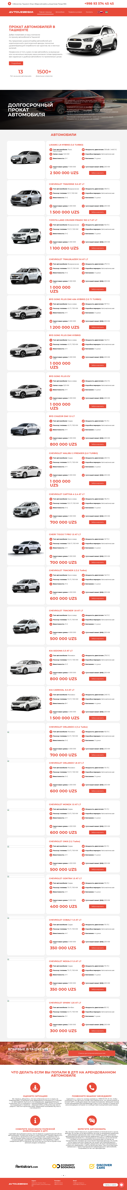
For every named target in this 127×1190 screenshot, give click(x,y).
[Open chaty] (121, 1185)
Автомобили (60, 12)
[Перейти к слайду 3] (65, 1175)
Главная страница (45, 12)
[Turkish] (104, 12)
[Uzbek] (106, 12)
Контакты (89, 12)
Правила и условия (75, 12)
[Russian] (101, 12)
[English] (99, 12)
